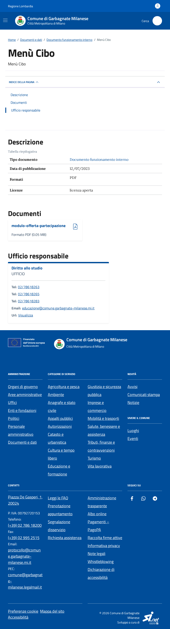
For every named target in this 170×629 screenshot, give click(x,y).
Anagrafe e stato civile (61, 406)
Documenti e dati (22, 442)
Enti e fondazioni (22, 410)
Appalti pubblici (60, 418)
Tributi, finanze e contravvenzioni (101, 446)
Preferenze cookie (23, 611)
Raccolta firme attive (105, 538)
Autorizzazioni (60, 426)
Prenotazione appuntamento (60, 510)
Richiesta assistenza (64, 538)
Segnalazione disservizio (59, 526)
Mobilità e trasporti (103, 418)
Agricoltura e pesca (63, 387)
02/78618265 (28, 294)
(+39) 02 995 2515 (23, 538)
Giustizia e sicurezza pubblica (104, 391)
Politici (13, 418)
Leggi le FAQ (58, 498)
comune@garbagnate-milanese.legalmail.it (25, 581)
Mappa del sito (52, 611)
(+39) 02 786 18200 (25, 525)
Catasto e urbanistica (57, 438)
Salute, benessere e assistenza (104, 430)
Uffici (12, 402)
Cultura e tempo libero (61, 454)
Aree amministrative (25, 395)
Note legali (96, 554)
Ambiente (56, 395)
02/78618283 (28, 301)
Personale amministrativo (20, 430)
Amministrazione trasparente (102, 502)
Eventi (133, 438)
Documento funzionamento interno (99, 159)
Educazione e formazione (59, 470)
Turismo (94, 458)
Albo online (97, 514)
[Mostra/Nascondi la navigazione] (5, 20)
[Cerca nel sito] (157, 21)
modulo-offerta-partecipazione (39, 226)
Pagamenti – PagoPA (98, 526)
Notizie (133, 402)
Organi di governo (23, 387)
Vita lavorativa (100, 466)
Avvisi (132, 387)
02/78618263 (28, 287)
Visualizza (25, 315)
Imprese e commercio (97, 406)
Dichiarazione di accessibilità (101, 573)
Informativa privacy (104, 546)
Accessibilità (18, 617)
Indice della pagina (21, 82)
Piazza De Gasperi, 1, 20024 (25, 500)
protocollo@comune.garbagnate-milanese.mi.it (24, 556)
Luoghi (133, 431)
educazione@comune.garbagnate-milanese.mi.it (58, 308)
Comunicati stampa (144, 395)
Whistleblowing (101, 562)
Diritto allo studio (27, 268)
